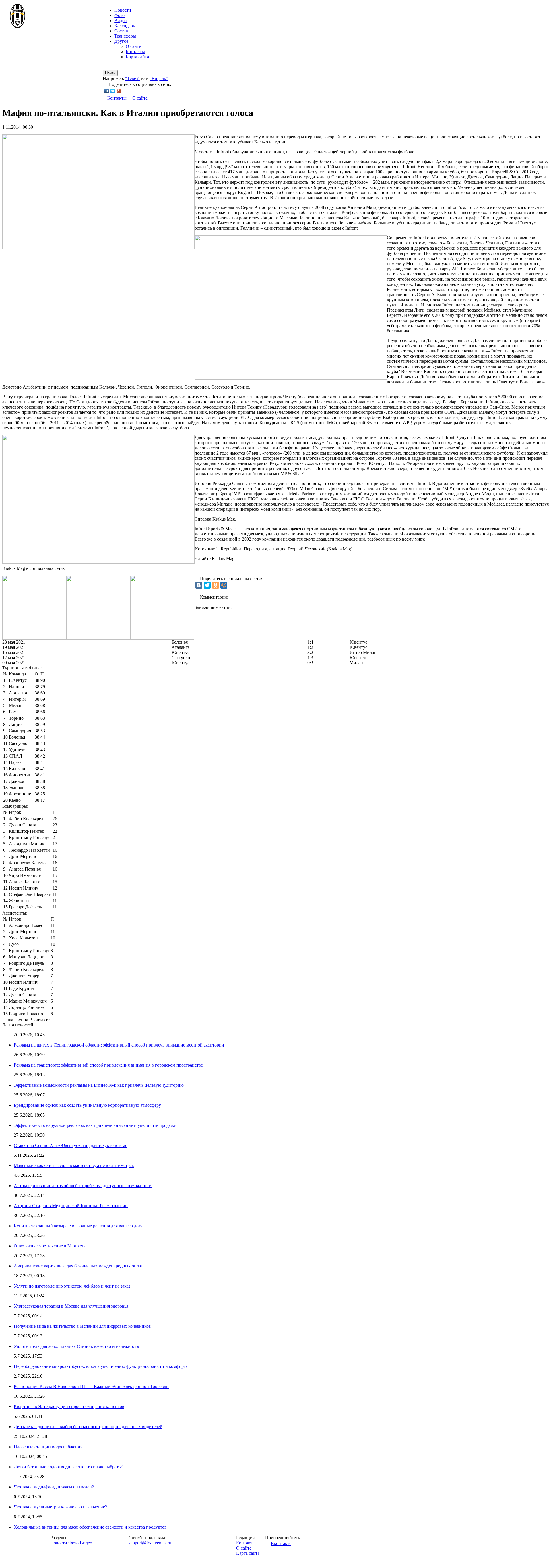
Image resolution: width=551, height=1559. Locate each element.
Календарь (124, 25)
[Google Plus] (119, 91)
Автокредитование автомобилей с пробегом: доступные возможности (83, 1185)
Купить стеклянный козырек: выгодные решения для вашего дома (78, 1225)
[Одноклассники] (215, 585)
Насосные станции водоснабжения (48, 1446)
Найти (110, 73)
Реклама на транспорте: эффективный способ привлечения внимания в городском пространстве (108, 1065)
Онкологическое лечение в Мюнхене (50, 1245)
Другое (121, 41)
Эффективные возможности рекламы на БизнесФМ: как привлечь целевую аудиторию (99, 1085)
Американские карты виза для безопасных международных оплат (78, 1265)
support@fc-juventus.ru (150, 1542)
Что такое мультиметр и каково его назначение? (60, 1506)
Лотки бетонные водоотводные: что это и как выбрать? (68, 1466)
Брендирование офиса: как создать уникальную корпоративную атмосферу (87, 1105)
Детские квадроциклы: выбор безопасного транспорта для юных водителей (88, 1426)
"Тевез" (132, 78)
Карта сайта (137, 56)
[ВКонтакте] (107, 91)
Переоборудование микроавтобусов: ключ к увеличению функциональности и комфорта (101, 1366)
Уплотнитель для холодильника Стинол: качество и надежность (76, 1346)
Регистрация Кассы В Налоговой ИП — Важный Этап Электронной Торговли (91, 1386)
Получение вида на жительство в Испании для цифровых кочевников (82, 1326)
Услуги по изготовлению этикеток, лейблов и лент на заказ (72, 1286)
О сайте (133, 46)
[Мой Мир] (223, 585)
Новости (58, 1542)
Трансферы (125, 36)
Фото (119, 15)
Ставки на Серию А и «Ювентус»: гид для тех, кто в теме (70, 1145)
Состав (121, 30)
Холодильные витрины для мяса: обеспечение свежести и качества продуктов (90, 1527)
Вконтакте (281, 1543)
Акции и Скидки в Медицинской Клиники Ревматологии (71, 1205)
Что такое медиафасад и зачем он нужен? (54, 1486)
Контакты (135, 51)
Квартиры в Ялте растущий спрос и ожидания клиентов (69, 1406)
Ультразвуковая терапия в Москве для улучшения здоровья (71, 1306)
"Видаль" (159, 78)
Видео (120, 20)
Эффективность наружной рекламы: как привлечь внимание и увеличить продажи (95, 1125)
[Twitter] (113, 91)
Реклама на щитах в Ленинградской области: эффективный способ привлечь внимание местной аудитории (119, 1044)
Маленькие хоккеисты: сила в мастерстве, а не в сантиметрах (74, 1165)
